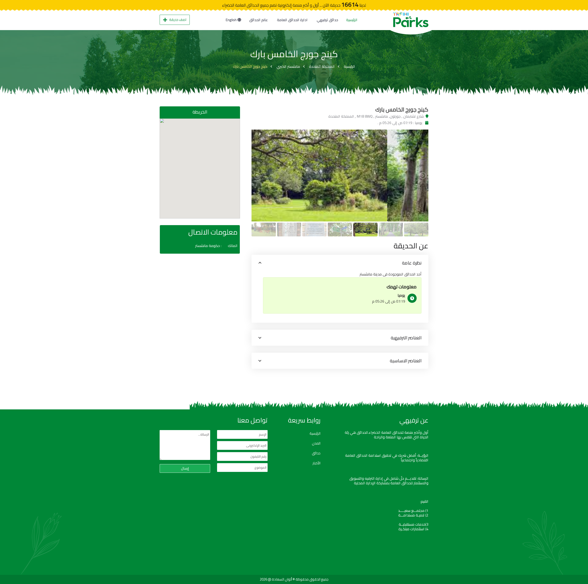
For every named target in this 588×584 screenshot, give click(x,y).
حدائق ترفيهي (327, 19)
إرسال (185, 468)
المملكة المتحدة (322, 66)
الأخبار (316, 463)
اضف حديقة (177, 19)
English (231, 19)
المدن (316, 443)
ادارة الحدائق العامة (292, 19)
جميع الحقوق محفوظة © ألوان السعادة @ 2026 (294, 579)
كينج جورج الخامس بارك (250, 66)
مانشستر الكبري (288, 66)
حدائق (316, 453)
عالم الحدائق (258, 19)
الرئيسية (351, 19)
